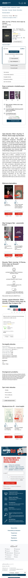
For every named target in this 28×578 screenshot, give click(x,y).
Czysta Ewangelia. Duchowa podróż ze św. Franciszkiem (14, 109)
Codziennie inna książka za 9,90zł (9, 17)
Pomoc (18, 295)
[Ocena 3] (15, 33)
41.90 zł (9, 437)
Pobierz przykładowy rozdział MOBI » (9, 356)
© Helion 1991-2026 (5, 566)
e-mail (5, 473)
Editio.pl (16, 551)
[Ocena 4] (17, 33)
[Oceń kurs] (6, 306)
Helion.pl (8, 549)
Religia (3, 363)
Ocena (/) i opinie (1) (8, 74)
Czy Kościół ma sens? (11, 113)
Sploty (16, 556)
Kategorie (4, 7)
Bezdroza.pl (17, 553)
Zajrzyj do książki (6, 44)
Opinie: (17, 35)
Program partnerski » (13, 492)
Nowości (15, 10)
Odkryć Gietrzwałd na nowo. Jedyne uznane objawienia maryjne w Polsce (19, 206)
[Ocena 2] (14, 33)
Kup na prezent (14, 58)
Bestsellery (19, 10)
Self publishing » (12, 519)
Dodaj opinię (14, 306)
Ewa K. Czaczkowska (18, 207)
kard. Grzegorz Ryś (8, 429)
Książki (18, 7)
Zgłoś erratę (4, 358)
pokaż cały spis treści (10, 400)
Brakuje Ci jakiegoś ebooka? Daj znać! (16, 513)
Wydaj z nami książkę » (13, 497)
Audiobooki (13, 7)
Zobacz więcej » (7, 488)
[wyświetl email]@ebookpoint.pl (17, 569)
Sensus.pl (8, 551)
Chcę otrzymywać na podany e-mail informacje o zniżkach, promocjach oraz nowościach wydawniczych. (17, 478)
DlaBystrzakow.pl (9, 553)
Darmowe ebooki (6, 12)
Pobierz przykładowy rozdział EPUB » (9, 355)
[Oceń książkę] (19, 33)
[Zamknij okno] (25, 573)
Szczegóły (7, 76)
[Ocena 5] (18, 33)
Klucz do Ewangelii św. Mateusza (9, 428)
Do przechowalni (14, 68)
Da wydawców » (12, 502)
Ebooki (8, 7)
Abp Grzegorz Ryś (19, 28)
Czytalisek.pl (8, 556)
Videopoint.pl (8, 554)
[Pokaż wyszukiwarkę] (20, 3)
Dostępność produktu (8, 79)
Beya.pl (16, 554)
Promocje (10, 10)
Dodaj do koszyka (14, 51)
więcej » (21, 479)
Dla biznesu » (11, 507)
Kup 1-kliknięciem (14, 61)
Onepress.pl (17, 549)
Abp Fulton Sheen (8, 205)
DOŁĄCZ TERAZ (10, 483)
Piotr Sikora (14, 114)
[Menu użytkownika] (22, 3)
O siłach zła (7, 204)
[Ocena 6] (19, 33)
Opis (6, 72)
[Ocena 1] (13, 33)
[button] (23, 193)
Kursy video (4, 10)
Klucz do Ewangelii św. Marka (19, 428)
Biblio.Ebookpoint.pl (10, 558)
